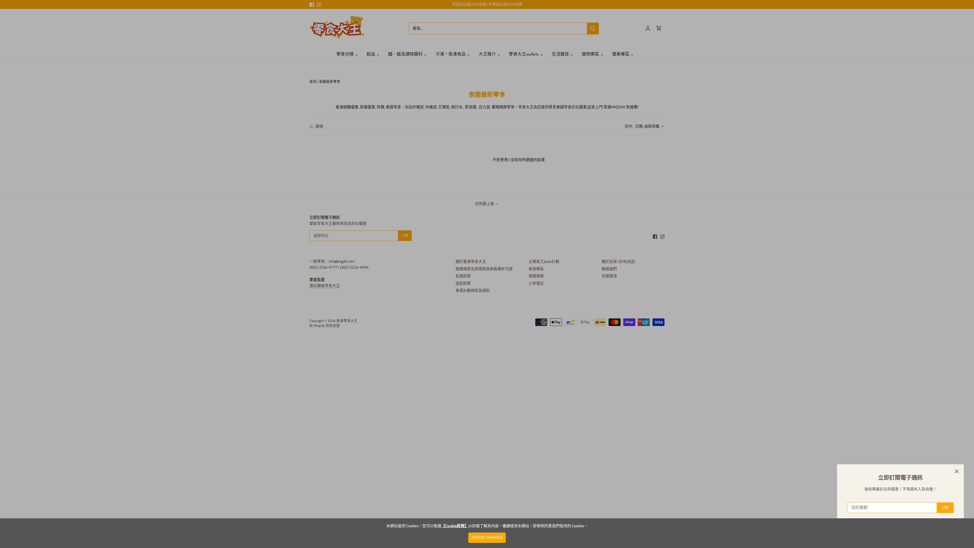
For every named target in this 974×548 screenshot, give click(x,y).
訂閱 (945, 507)
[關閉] (956, 471)
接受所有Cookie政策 (487, 537)
